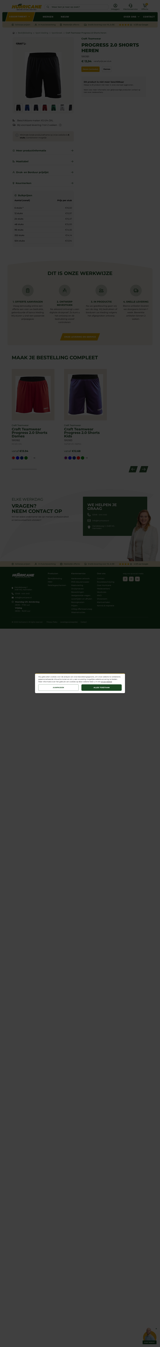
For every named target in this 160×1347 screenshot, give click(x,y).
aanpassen (58, 687)
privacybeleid (106, 682)
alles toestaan (102, 687)
